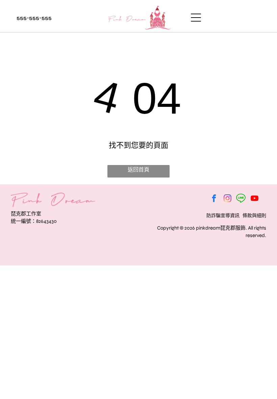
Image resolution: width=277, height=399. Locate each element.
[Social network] (241, 199)
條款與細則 (254, 215)
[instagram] (227, 199)
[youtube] (254, 199)
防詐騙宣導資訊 (223, 215)
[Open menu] (196, 18)
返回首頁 (138, 169)
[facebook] (214, 199)
